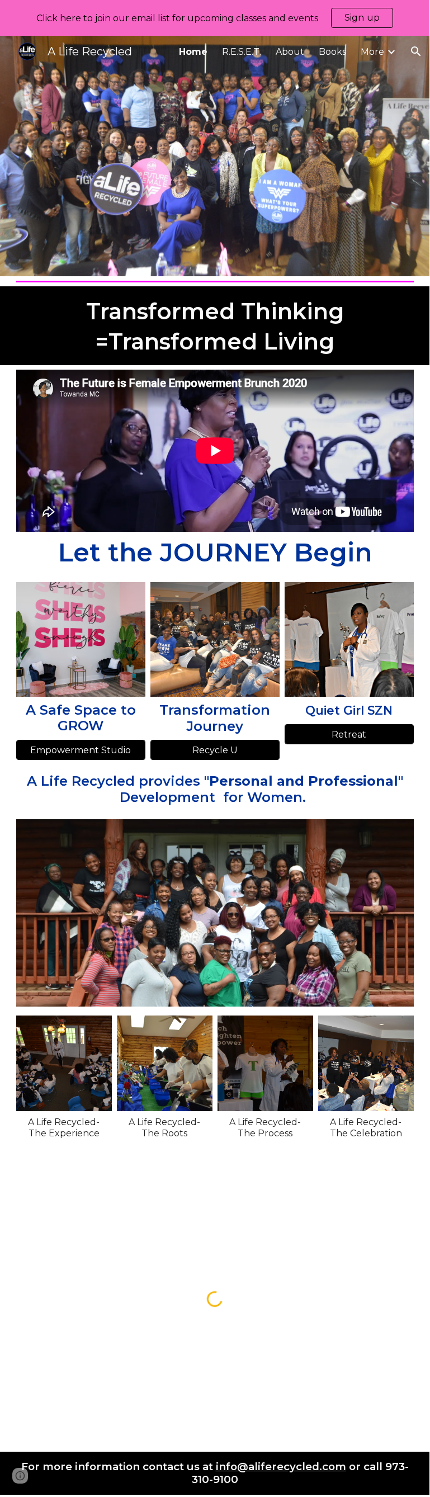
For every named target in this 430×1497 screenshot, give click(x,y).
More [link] (372, 51)
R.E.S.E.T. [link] (241, 51)
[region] (214, 18)
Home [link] (193, 51)
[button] (416, 51)
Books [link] (332, 51)
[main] (215, 326)
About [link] (290, 51)
